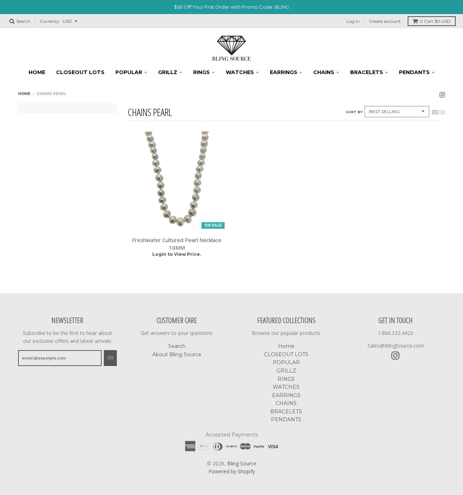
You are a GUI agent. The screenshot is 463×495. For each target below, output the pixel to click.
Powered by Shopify (231, 471)
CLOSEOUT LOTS (80, 72)
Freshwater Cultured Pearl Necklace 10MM (176, 243)
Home (37, 72)
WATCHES (240, 72)
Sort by (354, 112)
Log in (353, 21)
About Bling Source (176, 354)
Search (177, 346)
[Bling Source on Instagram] (442, 94)
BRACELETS (366, 72)
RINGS (201, 72)
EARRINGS (283, 72)
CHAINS (323, 72)
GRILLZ (167, 72)
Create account (385, 21)
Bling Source (241, 463)
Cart (435, 21)
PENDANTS (414, 72)
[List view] (442, 112)
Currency (49, 21)
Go (110, 357)
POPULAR (128, 72)
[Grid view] (435, 112)
